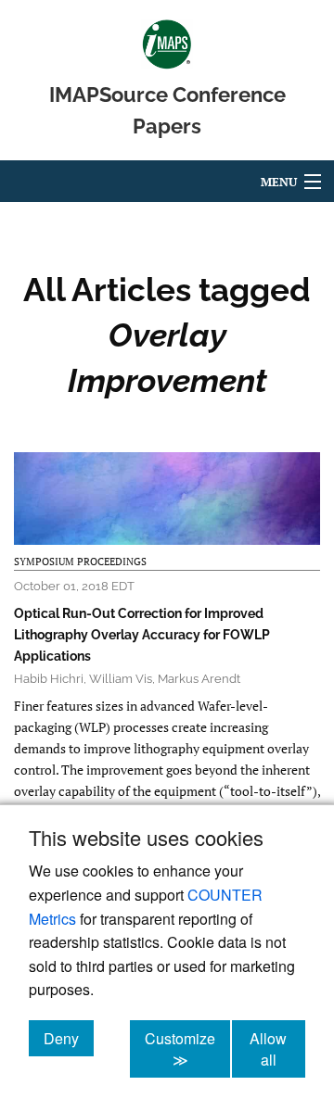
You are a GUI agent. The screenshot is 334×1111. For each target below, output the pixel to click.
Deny (69, 1038)
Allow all (277, 1049)
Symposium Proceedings (80, 561)
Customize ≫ (187, 1049)
